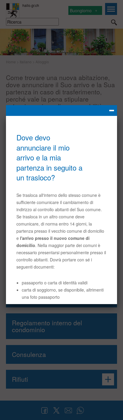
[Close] (61, 110)
